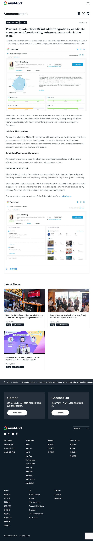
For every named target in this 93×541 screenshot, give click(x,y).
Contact (60, 413)
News (15, 382)
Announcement (28, 382)
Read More (17, 413)
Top (8, 382)
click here (66, 196)
